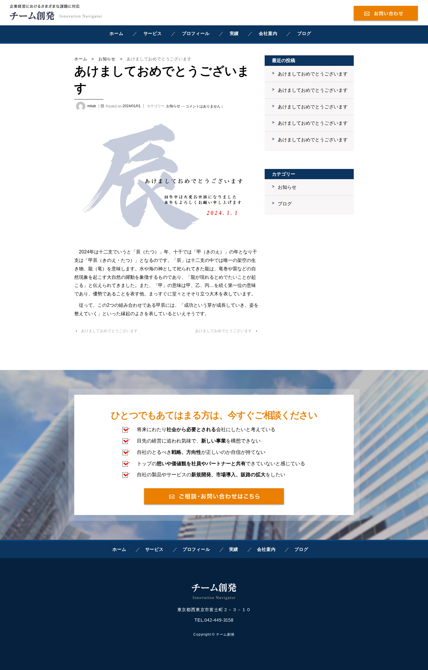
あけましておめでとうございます (109, 331)
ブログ (304, 33)
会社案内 (268, 33)
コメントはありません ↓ (204, 106)
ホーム (116, 33)
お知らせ (107, 59)
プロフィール (196, 33)
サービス (153, 33)
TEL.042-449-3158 (214, 620)
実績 (234, 33)
